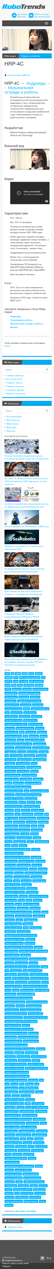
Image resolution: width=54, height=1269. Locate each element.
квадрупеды (19, 841)
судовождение (39, 1134)
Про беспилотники (42, 16)
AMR (18, 673)
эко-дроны (40, 1193)
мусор (18, 904)
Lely (16, 681)
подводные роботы (32, 970)
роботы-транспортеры (15, 1080)
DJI (43, 677)
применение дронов (14, 1002)
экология (9, 1197)
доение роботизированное (18, 787)
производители (33, 1005)
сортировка (41, 1111)
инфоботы (24, 826)
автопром (23, 697)
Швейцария (39, 1189)
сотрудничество (12, 1115)
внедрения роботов (34, 740)
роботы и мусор (35, 1064)
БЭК (25, 736)
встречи (21, 751)
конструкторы (23, 865)
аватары (17, 689)
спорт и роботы (28, 1127)
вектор (43, 736)
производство (11, 1009)
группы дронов (29, 775)
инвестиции (42, 818)
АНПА (26, 708)
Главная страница (14, 375)
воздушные (10, 751)
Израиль (39, 814)
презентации (27, 990)
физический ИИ (30, 1174)
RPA (14, 685)
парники (9, 962)
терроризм (21, 1146)
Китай (14, 845)
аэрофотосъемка (13, 720)
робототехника (39, 1056)
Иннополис (19, 822)
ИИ (46, 814)
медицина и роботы (14, 892)
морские (9, 904)
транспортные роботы (15, 1158)
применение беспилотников (18, 998)
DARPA (8, 677)
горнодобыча (23, 763)
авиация (27, 689)
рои (41, 1080)
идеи (17, 814)
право (16, 990)
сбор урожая (11, 1091)
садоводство (11, 1088)
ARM (24, 673)
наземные (35, 908)
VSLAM (39, 685)
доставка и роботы (14, 798)
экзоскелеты (27, 1193)
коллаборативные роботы (17, 849)
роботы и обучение (14, 1068)
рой (7, 1084)
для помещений (33, 783)
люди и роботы (12, 884)
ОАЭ (26, 927)
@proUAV (21, 16)
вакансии (34, 736)
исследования (12, 833)
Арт (7, 712)
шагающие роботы (23, 1189)
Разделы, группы (14, 382)
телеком (39, 1138)
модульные (10, 900)
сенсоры (30, 1099)
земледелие (37, 810)
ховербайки (10, 1185)
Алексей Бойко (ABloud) (18, 75)
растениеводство (13, 1041)
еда (38, 802)
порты (45, 982)
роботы (35, 1060)
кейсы (30, 841)
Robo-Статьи (12, 423)
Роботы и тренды (41, 14)
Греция (34, 771)
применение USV (26, 994)
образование (23, 931)
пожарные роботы (38, 974)
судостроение (11, 1138)
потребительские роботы (35, 986)
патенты (33, 962)
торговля (17, 1154)
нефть (19, 919)
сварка (39, 1091)
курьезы (9, 873)
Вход (49, 1257)
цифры (33, 1185)
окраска (38, 947)
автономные (11, 697)
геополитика (16, 755)
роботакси (10, 1056)
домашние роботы (39, 790)
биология (9, 728)
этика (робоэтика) (13, 1201)
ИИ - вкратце (11, 818)
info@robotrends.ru (13, 1260)
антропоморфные (40, 708)
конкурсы (40, 861)
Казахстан (10, 837)
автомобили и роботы (29, 693)
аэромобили (11, 716)
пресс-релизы (41, 990)
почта (8, 990)
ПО (6, 970)
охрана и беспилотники (16, 959)
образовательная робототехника (20, 935)
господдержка (33, 767)
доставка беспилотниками (28, 794)
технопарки (10, 1150)
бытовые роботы (13, 736)
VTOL (8, 689)
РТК (22, 1084)
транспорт (28, 1154)
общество (29, 943)
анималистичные (13, 708)
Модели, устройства (30, 55)
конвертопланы (26, 861)
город (34, 763)
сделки (16, 1095)
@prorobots (22, 14)
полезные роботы (39, 978)
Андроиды (36, 83)
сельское (25, 1095)
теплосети (38, 1142)
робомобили (31, 1052)
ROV (7, 685)
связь (7, 1095)
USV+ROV (28, 685)
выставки (43, 751)
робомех (19, 1052)
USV (20, 685)
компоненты (11, 861)
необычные (39, 916)
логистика (26, 880)
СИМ (27, 1103)
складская (10, 1107)
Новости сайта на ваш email (15, 1263)
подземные (10, 974)
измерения (27, 814)
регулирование (31, 1041)
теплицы (27, 1142)
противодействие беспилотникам (21, 1021)
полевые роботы (21, 978)
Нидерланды (31, 919)
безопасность (30, 720)
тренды (32, 1158)
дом (26, 790)
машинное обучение (15, 888)
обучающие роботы (14, 939)
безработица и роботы (16, 724)
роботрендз (10, 1060)
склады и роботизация (36, 1107)
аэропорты (24, 716)
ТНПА (8, 1154)
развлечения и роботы (16, 1033)
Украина (9, 1170)
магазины (26, 884)
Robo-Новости (13, 420)
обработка (10, 931)
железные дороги (13, 806)
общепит (30, 939)
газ (6, 755)
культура (43, 869)
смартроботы (11, 1111)
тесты (31, 1146)
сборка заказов (27, 1091)
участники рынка (13, 1174)
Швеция (9, 1193)
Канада (36, 837)
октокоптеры (11, 951)
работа (26, 1025)
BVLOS (38, 673)
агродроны (10, 701)
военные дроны (23, 747)
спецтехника (32, 1123)
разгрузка (33, 1033)
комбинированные (14, 853)
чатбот (8, 1189)
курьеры (19, 873)
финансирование (13, 1177)
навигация (10, 908)
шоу (17, 1193)
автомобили (11, 693)
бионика (39, 728)
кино (7, 845)
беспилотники (35, 724)
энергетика (35, 1197)
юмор (42, 1201)
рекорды (40, 1048)
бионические (11, 732)
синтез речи (37, 1103)
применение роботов (37, 1002)
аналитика (26, 704)
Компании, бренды (15, 389)
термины (9, 1146)
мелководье (32, 892)
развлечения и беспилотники (19, 1029)
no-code (23, 681)
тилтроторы (37, 1150)
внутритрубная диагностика (18, 744)
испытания (37, 830)
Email (22, 1211)
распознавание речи (28, 1037)
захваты (25, 810)
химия (19, 1181)
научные (9, 916)
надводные (22, 908)
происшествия (35, 1013)
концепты (36, 865)
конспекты (10, 865)
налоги (36, 912)
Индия (8, 822)
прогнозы (9, 1005)
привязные (10, 994)
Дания (8, 783)
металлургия (11, 896)
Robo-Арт (10, 430)
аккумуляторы (12, 704)
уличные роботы (23, 1170)
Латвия (8, 876)
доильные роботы (13, 790)
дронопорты (11, 802)
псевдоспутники (12, 1025)
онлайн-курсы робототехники (33, 951)
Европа (31, 802)
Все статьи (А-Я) (14, 378)
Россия (14, 1084)
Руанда (29, 1084)
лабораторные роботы (36, 873)
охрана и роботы (38, 959)
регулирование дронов (16, 1045)
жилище (9, 810)
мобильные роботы (38, 896)
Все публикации (13, 416)
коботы (23, 845)
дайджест (38, 779)
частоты (43, 1185)
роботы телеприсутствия (17, 1076)
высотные (32, 751)
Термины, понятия (15, 386)
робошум (33, 1080)
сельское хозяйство (14, 1099)
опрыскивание (12, 955)
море (28, 900)
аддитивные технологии (29, 701)
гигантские (10, 759)
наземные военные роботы (18, 912)
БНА (22, 732)
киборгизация (41, 841)
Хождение (23, 1185)
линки (16, 880)
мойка (21, 900)
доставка (9, 794)
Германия (41, 755)
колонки (35, 849)
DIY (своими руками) (29, 677)
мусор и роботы (31, 904)
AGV (7, 673)
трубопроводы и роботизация (19, 1166)
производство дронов (30, 1009)
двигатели (18, 783)
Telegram (31, 1211)
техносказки (24, 1150)
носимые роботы (13, 927)
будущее (42, 732)
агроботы (35, 697)
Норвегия (27, 923)
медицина (32, 888)
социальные (39, 1119)
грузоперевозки (12, 775)
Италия (34, 833)
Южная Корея (30, 1201)
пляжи (44, 966)
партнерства (21, 962)
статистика (42, 1131)
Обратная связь (15, 1226)
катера (8, 841)
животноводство (31, 806)
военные (9, 747)
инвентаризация (27, 818)
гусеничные (25, 779)
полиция (9, 982)
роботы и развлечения (36, 1068)
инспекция (31, 822)
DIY (15, 677)
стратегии (10, 1134)
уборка (39, 1166)
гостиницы (10, 771)
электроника (22, 1197)
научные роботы (23, 916)
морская (37, 900)
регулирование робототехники (19, 1048)
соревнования (27, 1111)
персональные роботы (16, 966)
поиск (8, 978)
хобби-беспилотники (34, 1181)
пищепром (34, 966)
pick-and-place (36, 681)
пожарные (23, 974)
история (25, 833)
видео (20, 740)
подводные (16, 970)
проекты (20, 1005)
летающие (36, 876)
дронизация (30, 798)
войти (7, 345)
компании (36, 857)
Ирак (34, 826)
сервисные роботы (14, 1103)
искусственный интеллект (17, 830)
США (23, 1138)
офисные (25, 955)
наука (45, 912)
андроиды (37, 704)
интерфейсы (11, 826)
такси (30, 1138)
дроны (22, 802)
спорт (43, 1123)
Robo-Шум (11, 427)
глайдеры (9, 763)
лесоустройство (21, 876)
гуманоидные (11, 779)
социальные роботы (14, 1123)
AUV (31, 673)
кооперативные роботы (16, 869)
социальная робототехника (18, 1119)
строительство (23, 1134)
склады (20, 1107)
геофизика (29, 755)
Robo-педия (10, 55)
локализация (39, 880)
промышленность (13, 1017)
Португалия (34, 982)
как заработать (24, 837)
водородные (39, 744)
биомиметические (24, 728)
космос (33, 869)
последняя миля (13, 986)
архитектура (30, 712)
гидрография (39, 759)
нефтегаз (9, 919)
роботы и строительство (16, 1072)
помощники (21, 982)
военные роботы (41, 747)
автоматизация (40, 689)
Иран (41, 826)
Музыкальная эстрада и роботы (21, 89)
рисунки (9, 1052)
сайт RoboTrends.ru (28, 1088)
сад (36, 1084)
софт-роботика (29, 1115)
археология (16, 712)
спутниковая (11, 1131)
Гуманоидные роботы (21, 319)
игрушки (9, 814)
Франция (9, 1181)
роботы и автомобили (15, 1064)
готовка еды (23, 771)
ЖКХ (17, 810)
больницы (30, 732)
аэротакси (36, 716)
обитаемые (35, 927)
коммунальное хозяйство (17, 857)
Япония (14, 327)
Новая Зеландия (13, 923)
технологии (41, 1146)
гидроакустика (24, 759)
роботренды (24, 1060)
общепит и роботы (14, 943)
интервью (43, 822)
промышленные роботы (35, 1017)
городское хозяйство (15, 767)
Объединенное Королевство (18, 947)
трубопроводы (12, 1162)
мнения (23, 896)
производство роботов (15, 1013)
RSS (17, 1211)
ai (12, 673)
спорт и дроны (12, 1127)
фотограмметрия (32, 1177)
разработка (10, 1037)
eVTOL (8, 681)
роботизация (23, 1056)
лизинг (8, 880)
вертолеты (10, 740)
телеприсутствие (13, 1142)
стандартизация (26, 1131)
